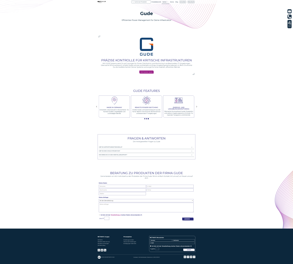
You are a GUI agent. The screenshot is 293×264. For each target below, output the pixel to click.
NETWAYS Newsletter (157, 237)
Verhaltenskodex (142, 257)
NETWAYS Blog (101, 245)
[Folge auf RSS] (105, 250)
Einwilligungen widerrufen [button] (129, 243)
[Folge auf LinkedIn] (185, 257)
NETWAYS (100, 239)
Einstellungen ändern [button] (128, 239)
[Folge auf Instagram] (191, 257)
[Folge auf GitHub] (99, 250)
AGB (154, 257)
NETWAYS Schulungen (103, 243)
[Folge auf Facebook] (188, 257)
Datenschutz (150, 257)
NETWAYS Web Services (104, 241)
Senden (187, 219)
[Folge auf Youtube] (102, 250)
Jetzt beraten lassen (146, 72)
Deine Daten (103, 183)
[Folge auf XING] (194, 257)
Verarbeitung (115, 215)
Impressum (135, 257)
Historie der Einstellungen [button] (129, 241)
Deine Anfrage (103, 197)
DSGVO (158, 257)
